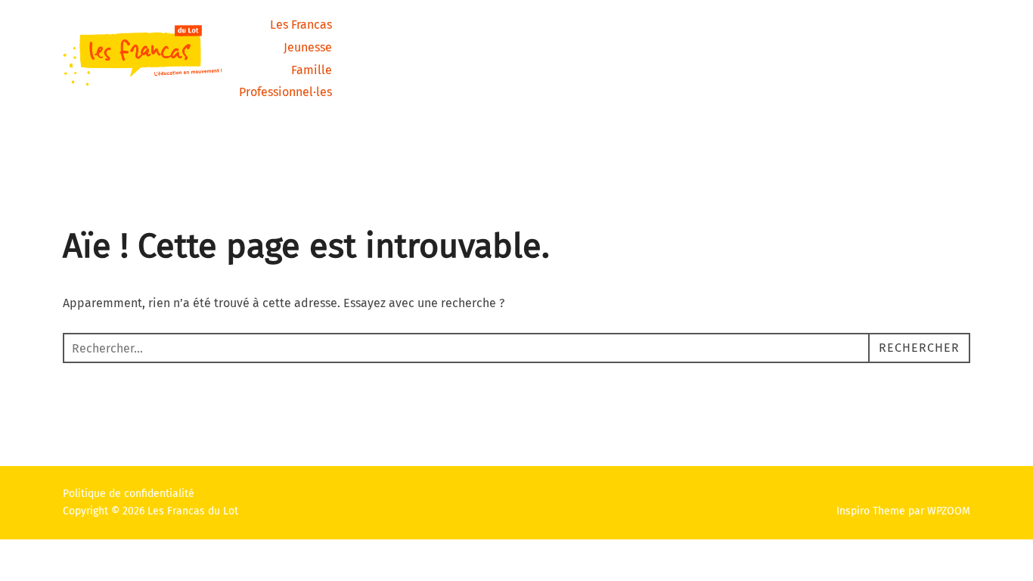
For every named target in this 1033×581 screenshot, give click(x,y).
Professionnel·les (285, 92)
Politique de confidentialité (128, 493)
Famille (311, 70)
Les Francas (301, 24)
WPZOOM (948, 511)
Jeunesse (308, 47)
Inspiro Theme (870, 511)
